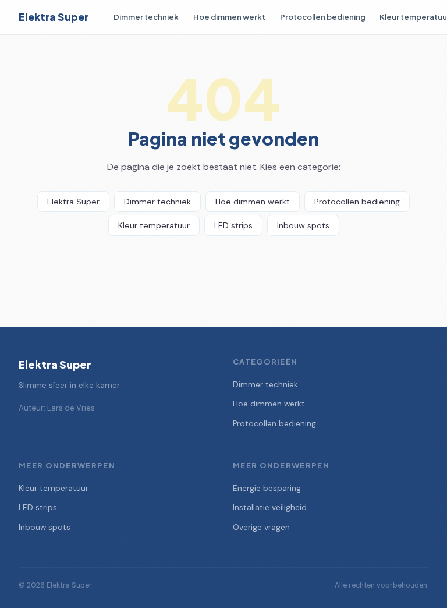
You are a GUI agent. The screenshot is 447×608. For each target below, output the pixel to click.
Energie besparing (267, 488)
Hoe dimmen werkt (229, 17)
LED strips (233, 225)
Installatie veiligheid (270, 507)
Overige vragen (261, 527)
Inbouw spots (303, 225)
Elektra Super (53, 16)
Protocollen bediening (323, 17)
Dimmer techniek (146, 17)
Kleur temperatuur (154, 225)
